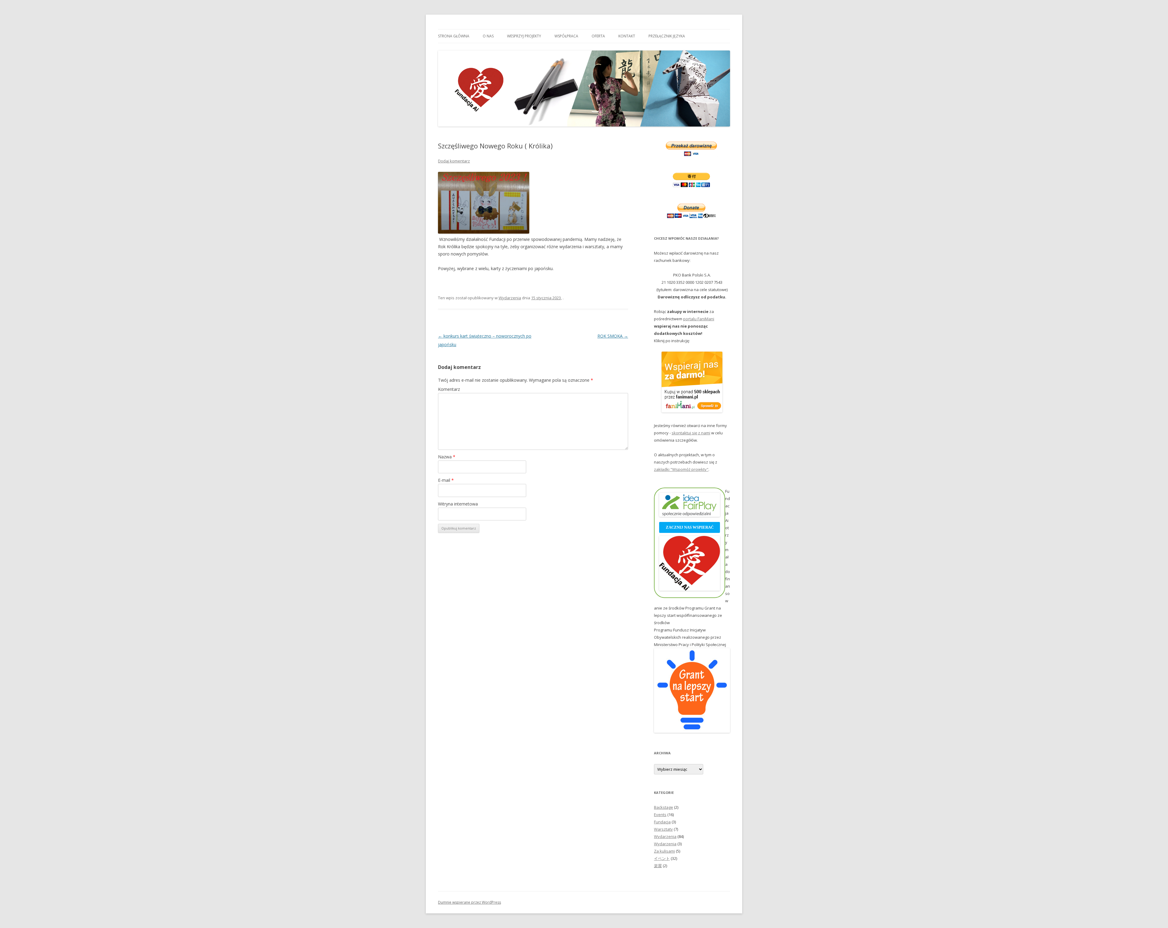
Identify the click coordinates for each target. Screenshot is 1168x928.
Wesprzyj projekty (524, 36)
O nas (488, 36)
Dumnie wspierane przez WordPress (469, 902)
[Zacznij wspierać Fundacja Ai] (689, 589)
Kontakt (626, 36)
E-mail (446, 480)
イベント (662, 858)
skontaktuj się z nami (691, 433)
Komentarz (449, 389)
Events (660, 814)
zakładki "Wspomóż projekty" (681, 469)
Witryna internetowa (458, 504)
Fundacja (662, 822)
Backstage (663, 807)
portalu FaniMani (698, 318)
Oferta (598, 36)
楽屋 (658, 865)
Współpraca (566, 36)
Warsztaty (663, 829)
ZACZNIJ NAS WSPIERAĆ (690, 527)
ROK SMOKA (612, 336)
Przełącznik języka (666, 36)
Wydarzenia (510, 298)
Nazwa (446, 457)
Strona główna (453, 36)
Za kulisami (664, 851)
